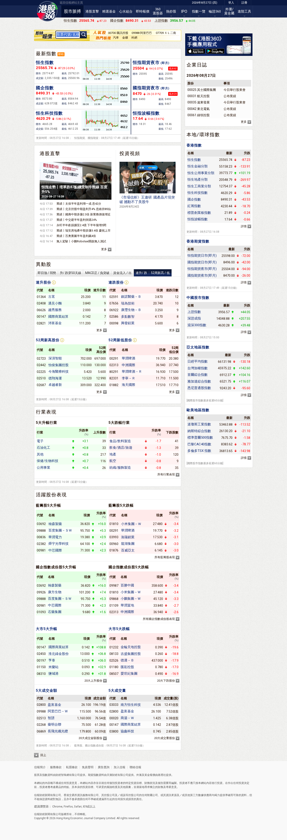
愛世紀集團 (129, 674)
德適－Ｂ (127, 660)
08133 (113, 654)
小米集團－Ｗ (131, 524)
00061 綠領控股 (198, 115)
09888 (41, 530)
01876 (113, 550)
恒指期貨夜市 (151, 62)
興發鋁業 (128, 323)
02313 (113, 365)
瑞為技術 (128, 303)
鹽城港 (53, 674)
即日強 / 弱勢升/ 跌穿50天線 (59, 273)
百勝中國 (127, 585)
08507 (113, 674)
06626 (41, 310)
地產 (112, 454)
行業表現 (46, 412)
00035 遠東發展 (198, 102)
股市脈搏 (72, 11)
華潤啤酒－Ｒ (132, 372)
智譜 (51, 718)
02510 (41, 378)
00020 (113, 718)
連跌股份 (116, 282)
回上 (43, 755)
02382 (41, 544)
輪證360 (215, 11)
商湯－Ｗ (127, 718)
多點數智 (128, 317)
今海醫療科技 (58, 372)
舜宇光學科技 (58, 544)
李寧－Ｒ (128, 378)
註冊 (244, 2)
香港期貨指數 (198, 241)
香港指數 (194, 145)
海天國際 (128, 385)
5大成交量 (117, 690)
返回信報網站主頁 (71, 2)
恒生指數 (45, 62)
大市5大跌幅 (119, 629)
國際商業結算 (58, 317)
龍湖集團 (128, 544)
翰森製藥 (55, 524)
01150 (41, 667)
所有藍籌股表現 (164, 557)
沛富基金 (55, 323)
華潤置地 (127, 605)
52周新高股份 (47, 340)
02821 (41, 323)
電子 (40, 441)
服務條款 (56, 767)
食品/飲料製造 (120, 441)
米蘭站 (53, 667)
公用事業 (43, 468)
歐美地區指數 (198, 410)
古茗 (51, 297)
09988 (41, 711)
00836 (41, 537)
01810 (113, 524)
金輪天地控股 (131, 647)
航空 (112, 461)
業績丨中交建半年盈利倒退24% (77, 219)
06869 (41, 731)
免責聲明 (87, 767)
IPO (184, 11)
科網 (134, 37)
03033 (113, 705)
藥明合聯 (54, 724)
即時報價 (142, 11)
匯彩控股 (127, 667)
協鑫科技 (127, 731)
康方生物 (54, 592)
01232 (113, 647)
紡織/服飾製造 (120, 468)
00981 (41, 550)
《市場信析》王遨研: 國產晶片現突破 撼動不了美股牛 (147, 201)
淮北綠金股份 (58, 654)
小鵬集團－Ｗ (131, 599)
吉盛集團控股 (131, 654)
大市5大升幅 (46, 629)
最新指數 (46, 53)
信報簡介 (40, 767)
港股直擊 (92, 11)
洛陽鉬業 (128, 537)
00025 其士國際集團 (201, 90)
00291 (113, 358)
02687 (41, 385)
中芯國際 (55, 550)
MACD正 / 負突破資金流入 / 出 (108, 273)
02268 (41, 724)
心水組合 (126, 11)
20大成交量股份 (164, 738)
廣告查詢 (103, 767)
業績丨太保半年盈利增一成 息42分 (79, 203)
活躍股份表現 (51, 494)
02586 (113, 316)
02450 (41, 654)
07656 (113, 303)
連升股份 (43, 282)
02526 (113, 660)
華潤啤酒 (128, 358)
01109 (113, 605)
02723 (41, 358)
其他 (40, 454)
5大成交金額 (46, 690)
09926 (41, 592)
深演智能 (55, 358)
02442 (41, 365)
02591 (113, 297)
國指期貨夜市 (151, 87)
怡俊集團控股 (58, 365)
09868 (113, 599)
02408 (41, 303)
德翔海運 (55, 378)
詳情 (244, 226)
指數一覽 (198, 11)
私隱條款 (71, 767)
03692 (41, 524)
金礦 (125, 37)
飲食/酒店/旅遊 (120, 448)
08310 (41, 674)
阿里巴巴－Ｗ (58, 711)
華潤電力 (55, 537)
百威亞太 (128, 550)
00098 (113, 323)
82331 (113, 378)
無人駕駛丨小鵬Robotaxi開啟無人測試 (81, 241)
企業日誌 (197, 65)
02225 (41, 372)
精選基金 (109, 11)
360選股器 (158, 11)
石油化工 (43, 448)
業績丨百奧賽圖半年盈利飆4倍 (76, 236)
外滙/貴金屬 (229, 11)
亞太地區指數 (198, 347)
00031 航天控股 (198, 96)
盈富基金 (54, 705)
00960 (113, 544)
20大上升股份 (93, 680)
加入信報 (120, 767)
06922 (113, 310)
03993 (113, 537)
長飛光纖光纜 (58, 731)
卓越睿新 (55, 385)
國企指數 (45, 87)
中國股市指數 (198, 297)
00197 (41, 660)
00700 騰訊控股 (118, 33)
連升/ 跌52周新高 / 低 (153, 273)
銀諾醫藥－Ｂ (131, 297)
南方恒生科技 (131, 705)
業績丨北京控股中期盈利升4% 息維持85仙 (84, 209)
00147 (41, 316)
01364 (41, 297)
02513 (41, 718)
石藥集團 (54, 612)
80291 (113, 372)
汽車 (116, 37)
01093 (41, 612)
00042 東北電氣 (198, 109)
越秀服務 (55, 310)
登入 (231, 2)
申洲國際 (128, 365)
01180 (113, 667)
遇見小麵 (55, 303)
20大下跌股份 (166, 680)
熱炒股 (171, 11)
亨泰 (51, 660)
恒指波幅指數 (146, 113)
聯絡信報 (135, 767)
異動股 (43, 264)
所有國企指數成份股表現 (159, 619)
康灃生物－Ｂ (131, 310)
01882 (113, 385)
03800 (113, 731)
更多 (104, 249)
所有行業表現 (166, 474)
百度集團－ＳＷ (60, 530)
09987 (113, 585)
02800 (41, 705)
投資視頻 (130, 153)
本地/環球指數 (203, 134)
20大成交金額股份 (90, 738)
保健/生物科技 (47, 461)
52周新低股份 (120, 340)
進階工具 (244, 11)
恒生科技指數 (49, 113)
